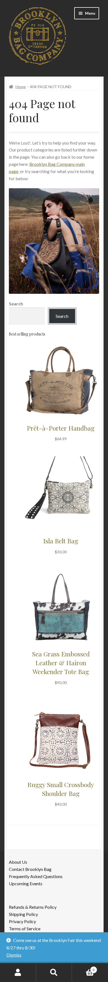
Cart (83, 968)
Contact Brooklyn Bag (30, 869)
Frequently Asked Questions (36, 876)
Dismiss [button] (13, 954)
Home (21, 86)
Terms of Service (24, 928)
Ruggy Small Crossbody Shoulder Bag (60, 789)
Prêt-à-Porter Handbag (60, 428)
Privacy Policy (22, 921)
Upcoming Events (25, 883)
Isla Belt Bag (60, 540)
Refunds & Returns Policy (32, 907)
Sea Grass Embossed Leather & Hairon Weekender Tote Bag (61, 663)
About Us (18, 862)
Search (16, 303)
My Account (18, 972)
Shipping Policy (23, 914)
